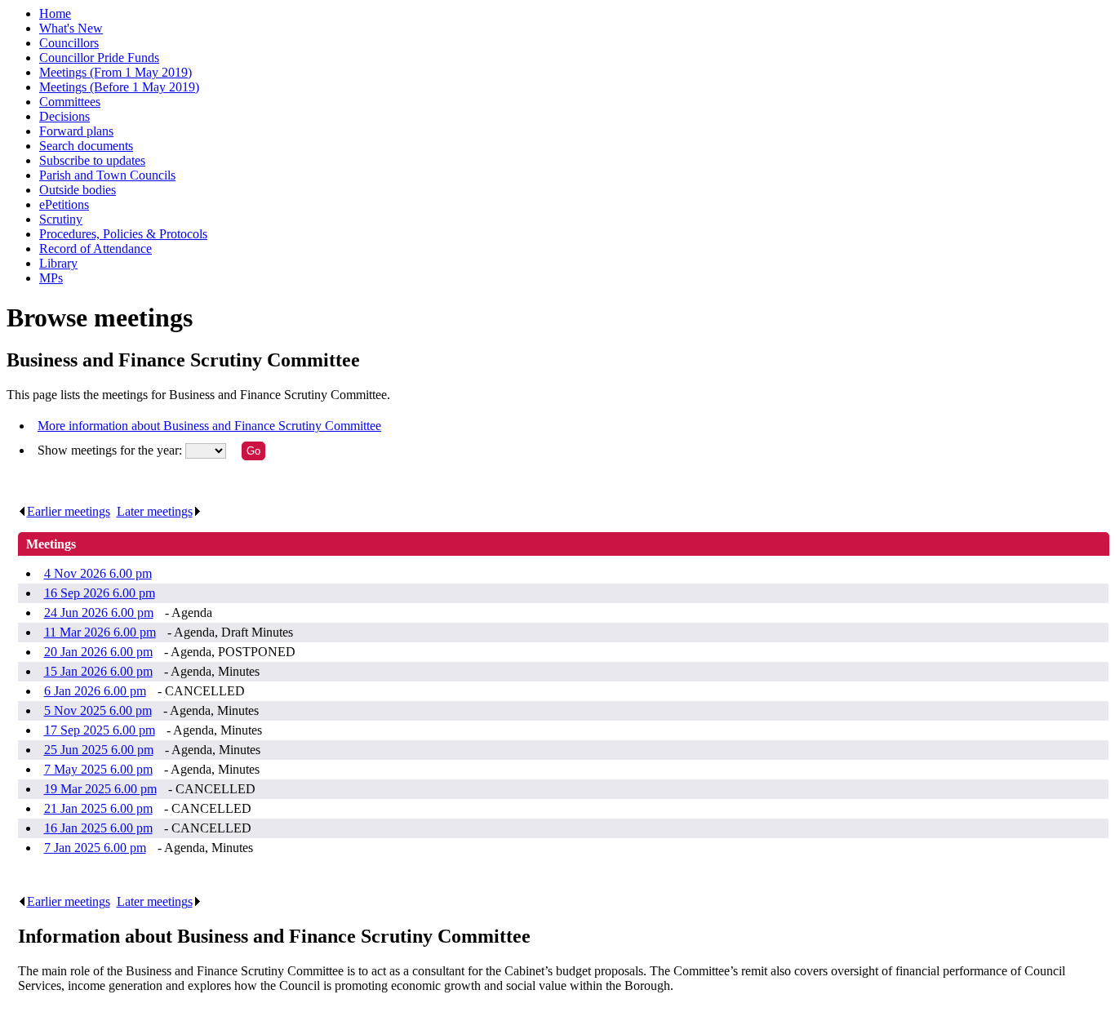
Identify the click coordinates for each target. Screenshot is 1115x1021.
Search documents (86, 146)
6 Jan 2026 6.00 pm (95, 691)
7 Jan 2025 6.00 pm (95, 848)
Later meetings (155, 511)
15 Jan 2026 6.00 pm (98, 671)
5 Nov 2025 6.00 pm (98, 710)
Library (58, 263)
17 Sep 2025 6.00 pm (99, 730)
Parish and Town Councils (107, 175)
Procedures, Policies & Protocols (123, 234)
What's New (71, 28)
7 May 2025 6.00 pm (98, 769)
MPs (51, 278)
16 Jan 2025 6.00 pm (98, 828)
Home (55, 13)
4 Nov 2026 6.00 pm (98, 573)
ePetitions (64, 204)
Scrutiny (60, 219)
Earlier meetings (68, 511)
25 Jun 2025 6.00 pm (98, 750)
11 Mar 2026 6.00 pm (100, 632)
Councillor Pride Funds (99, 57)
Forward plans (76, 131)
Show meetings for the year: (111, 450)
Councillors (69, 43)
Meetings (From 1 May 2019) (115, 72)
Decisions (64, 116)
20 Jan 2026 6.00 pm (98, 652)
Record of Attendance (95, 248)
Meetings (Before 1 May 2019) (119, 87)
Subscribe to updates (92, 160)
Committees (69, 102)
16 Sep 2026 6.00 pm (99, 593)
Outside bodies (77, 190)
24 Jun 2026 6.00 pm (98, 612)
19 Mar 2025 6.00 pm (100, 789)
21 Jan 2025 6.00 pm (98, 808)
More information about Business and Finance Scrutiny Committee (209, 426)
